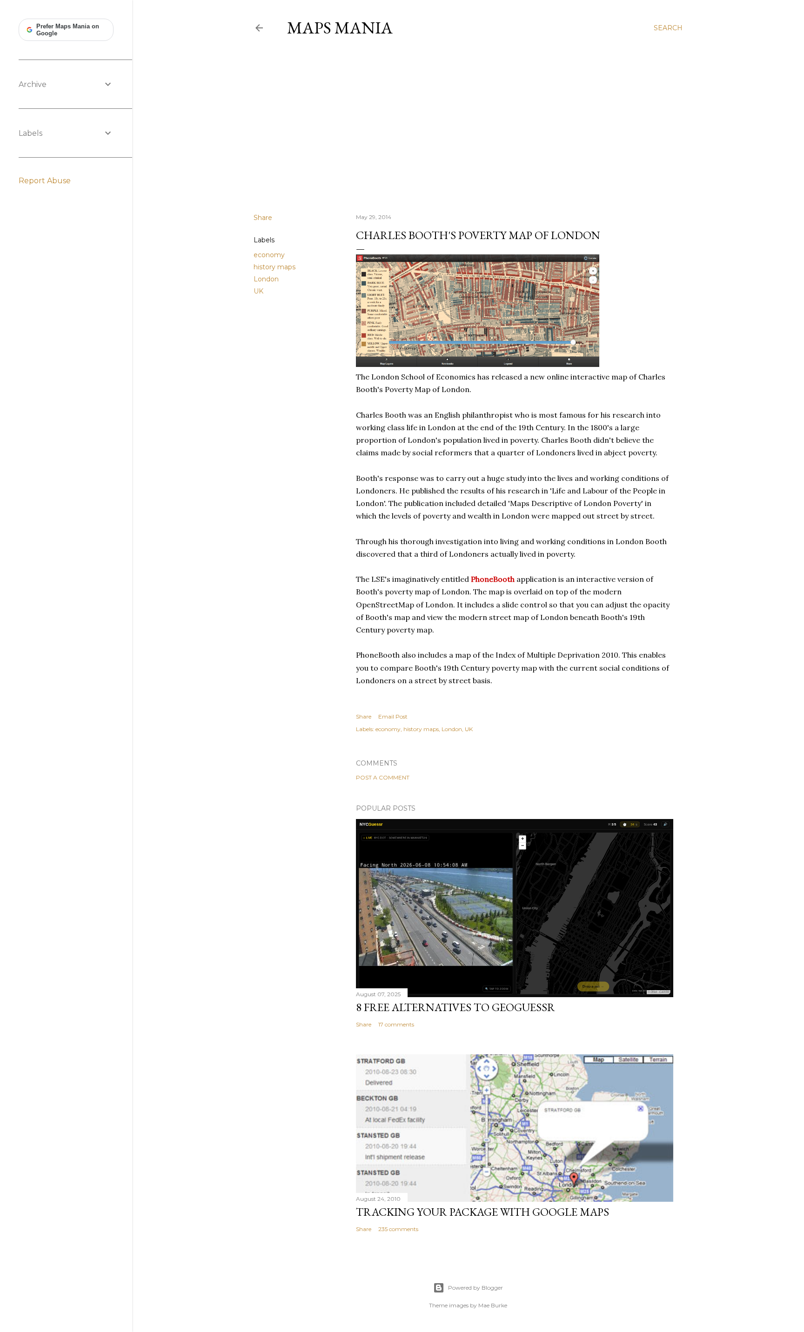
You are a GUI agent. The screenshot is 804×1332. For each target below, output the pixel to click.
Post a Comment (382, 777)
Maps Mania (340, 28)
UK (258, 291)
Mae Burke (492, 1305)
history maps (274, 267)
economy (269, 255)
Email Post (393, 716)
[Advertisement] (468, 125)
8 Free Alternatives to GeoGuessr (455, 1007)
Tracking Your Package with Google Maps (482, 1212)
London (266, 279)
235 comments (398, 1228)
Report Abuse (45, 180)
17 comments (396, 1024)
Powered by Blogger (475, 1287)
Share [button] (263, 217)
